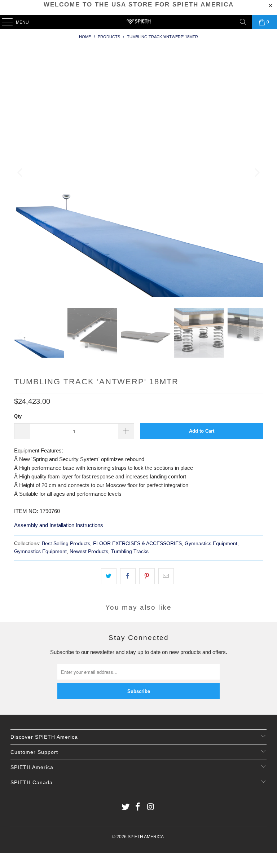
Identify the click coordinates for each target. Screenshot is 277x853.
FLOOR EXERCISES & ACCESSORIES (137, 543)
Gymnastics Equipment (211, 543)
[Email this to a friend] (166, 576)
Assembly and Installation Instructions (58, 525)
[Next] (256, 172)
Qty (18, 416)
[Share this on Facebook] (128, 576)
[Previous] (21, 172)
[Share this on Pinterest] (147, 576)
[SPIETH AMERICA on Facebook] (138, 807)
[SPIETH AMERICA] (138, 22)
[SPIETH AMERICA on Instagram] (150, 807)
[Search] (243, 22)
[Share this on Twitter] (108, 576)
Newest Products (89, 551)
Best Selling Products (66, 543)
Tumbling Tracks (130, 551)
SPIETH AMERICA (146, 836)
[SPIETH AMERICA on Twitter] (125, 807)
